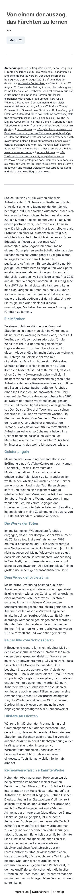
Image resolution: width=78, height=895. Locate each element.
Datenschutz (40, 892)
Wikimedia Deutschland (31, 83)
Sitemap (58, 892)
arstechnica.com (52, 140)
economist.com (46, 152)
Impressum (21, 892)
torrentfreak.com (61, 167)
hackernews (42, 171)
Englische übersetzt (16, 75)
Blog (58, 79)
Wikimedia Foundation (17, 102)
